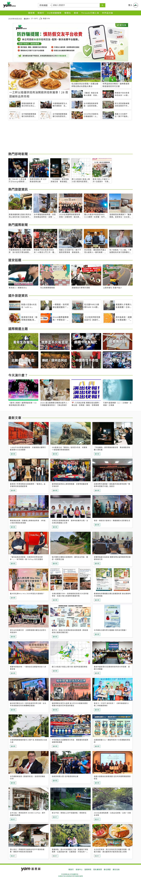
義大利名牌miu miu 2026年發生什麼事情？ (27, 593)
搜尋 (76, 13)
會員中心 (79, 869)
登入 (130, 5)
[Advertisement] (65, 136)
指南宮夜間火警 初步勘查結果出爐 (65, 776)
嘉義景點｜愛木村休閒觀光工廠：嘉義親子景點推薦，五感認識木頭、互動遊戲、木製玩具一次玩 (70, 851)
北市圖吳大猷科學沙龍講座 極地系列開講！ (110, 630)
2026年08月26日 (15, 19)
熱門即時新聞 (18, 154)
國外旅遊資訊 (18, 295)
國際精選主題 (18, 329)
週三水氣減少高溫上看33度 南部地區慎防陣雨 (69, 667)
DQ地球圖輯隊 (54, 13)
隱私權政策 (97, 869)
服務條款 (88, 869)
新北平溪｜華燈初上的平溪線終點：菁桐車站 (69, 813)
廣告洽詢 (116, 869)
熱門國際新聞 (18, 225)
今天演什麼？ (18, 375)
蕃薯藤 (9, 5)
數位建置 (107, 869)
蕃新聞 (31, 13)
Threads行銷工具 (90, 13)
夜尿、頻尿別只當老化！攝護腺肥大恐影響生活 (112, 520)
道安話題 (14, 260)
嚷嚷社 (67, 13)
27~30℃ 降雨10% (40, 18)
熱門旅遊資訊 (18, 189)
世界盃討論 (107, 13)
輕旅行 (41, 13)
